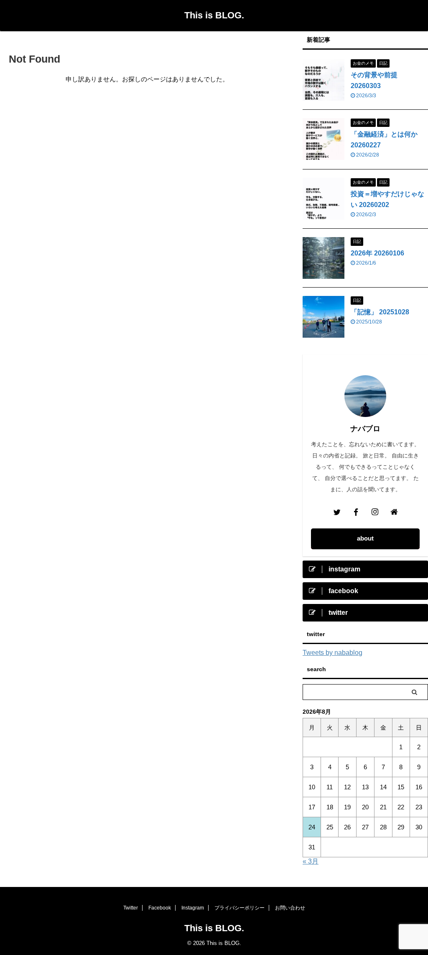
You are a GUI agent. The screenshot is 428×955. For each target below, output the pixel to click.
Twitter (130, 908)
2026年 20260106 (377, 253)
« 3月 (310, 861)
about (365, 538)
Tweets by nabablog (332, 652)
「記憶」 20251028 (380, 312)
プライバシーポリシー (239, 908)
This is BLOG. (214, 15)
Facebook (159, 908)
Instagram (192, 908)
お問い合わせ (290, 908)
